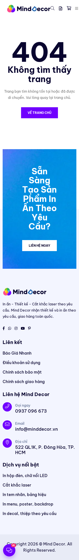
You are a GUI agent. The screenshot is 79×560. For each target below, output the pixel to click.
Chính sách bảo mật (22, 372)
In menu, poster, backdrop (28, 504)
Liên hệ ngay (39, 246)
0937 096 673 (31, 411)
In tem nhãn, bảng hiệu (24, 494)
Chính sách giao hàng (24, 381)
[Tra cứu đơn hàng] (60, 8)
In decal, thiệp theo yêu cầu (29, 513)
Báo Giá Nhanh (17, 353)
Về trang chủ (39, 113)
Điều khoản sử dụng (21, 362)
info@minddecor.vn (36, 429)
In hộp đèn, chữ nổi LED (25, 475)
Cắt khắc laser (17, 485)
